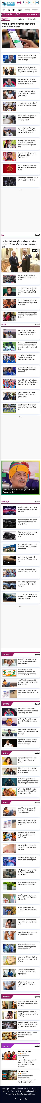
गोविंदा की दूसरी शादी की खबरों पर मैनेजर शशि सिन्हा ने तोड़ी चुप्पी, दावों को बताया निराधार (27, 770)
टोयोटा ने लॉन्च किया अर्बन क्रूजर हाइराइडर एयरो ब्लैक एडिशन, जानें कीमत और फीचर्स (27, 522)
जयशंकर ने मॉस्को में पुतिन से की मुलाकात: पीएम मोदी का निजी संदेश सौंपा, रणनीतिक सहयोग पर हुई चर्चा (27, 69)
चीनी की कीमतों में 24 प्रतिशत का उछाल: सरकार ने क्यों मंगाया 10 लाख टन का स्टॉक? (27, 118)
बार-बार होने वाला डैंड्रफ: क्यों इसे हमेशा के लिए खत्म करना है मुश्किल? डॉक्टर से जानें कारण (27, 661)
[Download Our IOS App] (20, 2)
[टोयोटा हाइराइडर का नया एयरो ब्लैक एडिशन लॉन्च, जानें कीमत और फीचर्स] (9, 535)
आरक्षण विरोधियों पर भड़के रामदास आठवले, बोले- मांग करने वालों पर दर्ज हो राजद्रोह (28, 731)
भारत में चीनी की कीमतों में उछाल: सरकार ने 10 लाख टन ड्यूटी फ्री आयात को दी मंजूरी (27, 58)
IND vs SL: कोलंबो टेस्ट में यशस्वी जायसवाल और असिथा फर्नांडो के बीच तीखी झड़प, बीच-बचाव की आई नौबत (27, 346)
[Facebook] (23, 2)
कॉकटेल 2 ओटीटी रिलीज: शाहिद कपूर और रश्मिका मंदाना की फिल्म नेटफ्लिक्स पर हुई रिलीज (27, 791)
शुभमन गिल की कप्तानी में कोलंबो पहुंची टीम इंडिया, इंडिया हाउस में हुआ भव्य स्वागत (26, 394)
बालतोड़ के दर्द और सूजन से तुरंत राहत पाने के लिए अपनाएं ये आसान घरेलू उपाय (27, 847)
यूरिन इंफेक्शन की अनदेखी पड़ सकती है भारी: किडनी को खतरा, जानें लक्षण (26, 984)
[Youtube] (26, 2)
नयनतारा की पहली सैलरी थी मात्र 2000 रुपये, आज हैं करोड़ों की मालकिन (27, 760)
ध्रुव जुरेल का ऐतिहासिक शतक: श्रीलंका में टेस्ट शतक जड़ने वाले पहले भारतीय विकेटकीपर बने (27, 130)
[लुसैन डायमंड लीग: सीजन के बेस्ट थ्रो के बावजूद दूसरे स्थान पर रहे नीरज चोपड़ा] (9, 371)
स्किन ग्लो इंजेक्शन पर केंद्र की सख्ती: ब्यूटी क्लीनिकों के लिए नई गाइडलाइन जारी (26, 972)
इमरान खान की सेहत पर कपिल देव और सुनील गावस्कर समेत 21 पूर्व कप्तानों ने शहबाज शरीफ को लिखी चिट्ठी (27, 291)
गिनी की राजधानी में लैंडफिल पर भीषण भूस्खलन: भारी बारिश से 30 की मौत (27, 278)
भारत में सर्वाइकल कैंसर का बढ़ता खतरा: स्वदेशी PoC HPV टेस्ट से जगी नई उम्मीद (27, 897)
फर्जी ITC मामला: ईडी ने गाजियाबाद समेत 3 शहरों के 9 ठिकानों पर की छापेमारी (27, 167)
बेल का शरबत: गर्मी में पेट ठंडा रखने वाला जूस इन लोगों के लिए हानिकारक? (27, 1035)
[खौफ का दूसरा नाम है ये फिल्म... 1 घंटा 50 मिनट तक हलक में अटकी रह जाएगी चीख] (9, 1015)
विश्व (13, 10)
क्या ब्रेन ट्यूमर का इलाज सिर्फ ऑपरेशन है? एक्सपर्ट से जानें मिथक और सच (27, 909)
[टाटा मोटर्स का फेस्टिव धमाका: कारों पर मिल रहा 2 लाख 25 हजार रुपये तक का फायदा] (9, 548)
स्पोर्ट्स (20, 10)
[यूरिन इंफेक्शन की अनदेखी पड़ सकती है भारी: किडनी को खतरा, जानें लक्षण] (9, 985)
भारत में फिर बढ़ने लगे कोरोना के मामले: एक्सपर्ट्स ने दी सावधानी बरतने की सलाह (26, 835)
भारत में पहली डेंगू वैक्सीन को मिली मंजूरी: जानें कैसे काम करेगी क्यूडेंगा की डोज (28, 692)
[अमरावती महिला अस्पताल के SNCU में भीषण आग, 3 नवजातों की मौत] (9, 181)
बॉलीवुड (5, 753)
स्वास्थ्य (5, 802)
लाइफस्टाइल (6, 654)
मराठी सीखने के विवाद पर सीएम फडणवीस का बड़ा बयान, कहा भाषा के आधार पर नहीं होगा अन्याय (27, 81)
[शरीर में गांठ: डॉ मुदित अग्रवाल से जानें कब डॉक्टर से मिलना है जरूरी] (9, 861)
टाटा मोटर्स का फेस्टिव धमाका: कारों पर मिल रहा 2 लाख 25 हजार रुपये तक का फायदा (27, 547)
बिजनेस (27, 10)
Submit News (29, 1094)
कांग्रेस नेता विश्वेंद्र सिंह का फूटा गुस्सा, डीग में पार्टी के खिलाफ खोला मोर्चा (27, 721)
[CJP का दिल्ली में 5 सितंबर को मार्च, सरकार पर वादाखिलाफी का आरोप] (9, 106)
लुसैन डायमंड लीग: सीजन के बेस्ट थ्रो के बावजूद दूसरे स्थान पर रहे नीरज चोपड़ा (27, 370)
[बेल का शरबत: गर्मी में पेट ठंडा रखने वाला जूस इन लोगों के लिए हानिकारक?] (9, 1035)
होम (4, 10)
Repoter (20, 1094)
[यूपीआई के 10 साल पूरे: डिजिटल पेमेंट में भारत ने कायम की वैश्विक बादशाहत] (20, 38)
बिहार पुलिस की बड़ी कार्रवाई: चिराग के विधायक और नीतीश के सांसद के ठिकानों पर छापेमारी (27, 155)
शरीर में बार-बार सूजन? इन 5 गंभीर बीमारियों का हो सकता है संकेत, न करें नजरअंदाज (27, 872)
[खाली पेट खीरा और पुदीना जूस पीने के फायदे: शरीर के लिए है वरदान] (9, 886)
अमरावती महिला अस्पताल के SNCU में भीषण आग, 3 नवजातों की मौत (28, 179)
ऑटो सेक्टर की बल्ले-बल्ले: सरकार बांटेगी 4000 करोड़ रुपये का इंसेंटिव (27, 570)
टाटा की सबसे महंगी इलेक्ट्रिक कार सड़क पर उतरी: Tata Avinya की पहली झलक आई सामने (27, 596)
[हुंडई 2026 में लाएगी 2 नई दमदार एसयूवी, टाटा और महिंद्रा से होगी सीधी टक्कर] (9, 585)
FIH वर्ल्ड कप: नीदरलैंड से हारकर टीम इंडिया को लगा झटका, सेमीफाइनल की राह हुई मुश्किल (27, 357)
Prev (4, 481)
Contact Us (15, 1091)
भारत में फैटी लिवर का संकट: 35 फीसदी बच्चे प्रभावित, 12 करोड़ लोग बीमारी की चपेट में (28, 682)
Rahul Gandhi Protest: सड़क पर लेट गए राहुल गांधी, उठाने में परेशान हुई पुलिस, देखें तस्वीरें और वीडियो (28, 1024)
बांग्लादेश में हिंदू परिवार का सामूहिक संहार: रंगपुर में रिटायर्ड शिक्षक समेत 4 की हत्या (27, 315)
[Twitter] (30, 2)
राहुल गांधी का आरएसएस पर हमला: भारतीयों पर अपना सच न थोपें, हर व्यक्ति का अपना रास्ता (27, 742)
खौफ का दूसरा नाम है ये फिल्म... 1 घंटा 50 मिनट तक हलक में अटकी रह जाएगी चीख (28, 1014)
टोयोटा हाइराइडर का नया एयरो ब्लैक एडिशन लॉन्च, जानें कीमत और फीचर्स (27, 534)
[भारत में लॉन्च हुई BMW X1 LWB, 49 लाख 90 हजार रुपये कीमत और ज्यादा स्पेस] (9, 510)
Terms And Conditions (29, 1091)
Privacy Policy (11, 1094)
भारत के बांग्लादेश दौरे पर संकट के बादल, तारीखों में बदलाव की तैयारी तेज (27, 407)
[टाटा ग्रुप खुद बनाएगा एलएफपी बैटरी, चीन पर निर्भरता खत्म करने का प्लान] (9, 560)
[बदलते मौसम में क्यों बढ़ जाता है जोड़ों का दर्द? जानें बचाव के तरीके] (9, 935)
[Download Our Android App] (18, 2)
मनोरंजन (34, 10)
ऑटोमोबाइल (5, 501)
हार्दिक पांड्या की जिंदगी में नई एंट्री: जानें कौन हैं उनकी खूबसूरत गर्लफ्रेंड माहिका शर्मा (28, 1003)
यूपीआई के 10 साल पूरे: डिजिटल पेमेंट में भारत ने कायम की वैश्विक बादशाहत (18, 25)
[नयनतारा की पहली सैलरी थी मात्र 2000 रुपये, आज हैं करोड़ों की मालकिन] (9, 761)
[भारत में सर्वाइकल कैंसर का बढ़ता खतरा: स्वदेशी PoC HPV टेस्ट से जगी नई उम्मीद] (9, 898)
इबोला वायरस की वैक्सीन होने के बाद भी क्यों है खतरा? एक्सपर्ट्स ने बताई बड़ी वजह (27, 959)
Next (37, 481)
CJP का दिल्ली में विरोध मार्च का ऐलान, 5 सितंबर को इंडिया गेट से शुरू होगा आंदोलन (26, 93)
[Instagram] (33, 2)
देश (9, 10)
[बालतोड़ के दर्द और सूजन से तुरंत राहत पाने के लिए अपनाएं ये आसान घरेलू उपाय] (9, 848)
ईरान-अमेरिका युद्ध (19, 19)
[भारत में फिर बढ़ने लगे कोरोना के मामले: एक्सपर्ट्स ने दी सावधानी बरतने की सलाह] (9, 836)
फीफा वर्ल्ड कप (32, 19)
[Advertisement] (20, 211)
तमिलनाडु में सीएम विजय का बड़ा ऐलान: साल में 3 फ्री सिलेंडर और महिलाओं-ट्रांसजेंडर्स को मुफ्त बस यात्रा (27, 143)
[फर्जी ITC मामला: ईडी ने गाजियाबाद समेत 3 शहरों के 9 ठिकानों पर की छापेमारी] (9, 168)
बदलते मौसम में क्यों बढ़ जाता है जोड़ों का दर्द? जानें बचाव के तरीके (27, 933)
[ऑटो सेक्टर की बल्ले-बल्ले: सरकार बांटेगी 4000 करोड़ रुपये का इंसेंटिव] (9, 573)
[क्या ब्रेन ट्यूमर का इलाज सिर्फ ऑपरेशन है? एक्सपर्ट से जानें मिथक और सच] (9, 910)
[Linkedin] (37, 2)
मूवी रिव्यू (5, 1046)
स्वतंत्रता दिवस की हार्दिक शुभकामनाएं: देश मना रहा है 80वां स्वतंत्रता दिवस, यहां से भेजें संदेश (27, 672)
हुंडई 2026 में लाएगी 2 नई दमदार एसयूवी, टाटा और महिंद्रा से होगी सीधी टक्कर (27, 584)
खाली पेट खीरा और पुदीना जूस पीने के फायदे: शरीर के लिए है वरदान (27, 884)
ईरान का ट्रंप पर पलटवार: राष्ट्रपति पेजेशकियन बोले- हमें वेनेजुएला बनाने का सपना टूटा (27, 302)
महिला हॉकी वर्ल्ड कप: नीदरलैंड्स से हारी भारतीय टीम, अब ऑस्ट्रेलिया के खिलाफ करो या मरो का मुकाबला (28, 382)
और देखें (37, 235)
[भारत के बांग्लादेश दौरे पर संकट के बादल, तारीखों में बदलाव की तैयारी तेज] (9, 408)
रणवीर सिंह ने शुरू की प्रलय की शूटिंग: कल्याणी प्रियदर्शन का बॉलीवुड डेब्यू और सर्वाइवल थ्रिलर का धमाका (28, 781)
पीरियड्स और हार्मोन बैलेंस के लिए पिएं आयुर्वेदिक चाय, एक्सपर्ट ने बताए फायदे (27, 922)
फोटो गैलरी (6, 997)
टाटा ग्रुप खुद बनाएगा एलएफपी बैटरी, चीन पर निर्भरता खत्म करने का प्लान (27, 559)
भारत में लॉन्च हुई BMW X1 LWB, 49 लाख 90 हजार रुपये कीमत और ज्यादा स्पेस (27, 509)
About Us (6, 1091)
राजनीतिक (6, 704)
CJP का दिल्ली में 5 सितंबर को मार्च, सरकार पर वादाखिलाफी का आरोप (27, 104)
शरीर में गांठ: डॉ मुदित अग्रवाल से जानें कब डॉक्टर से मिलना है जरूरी (27, 859)
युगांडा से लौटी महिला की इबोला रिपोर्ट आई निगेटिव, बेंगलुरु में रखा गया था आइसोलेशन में (27, 947)
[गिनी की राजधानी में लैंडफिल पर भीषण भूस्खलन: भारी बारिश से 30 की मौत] (9, 279)
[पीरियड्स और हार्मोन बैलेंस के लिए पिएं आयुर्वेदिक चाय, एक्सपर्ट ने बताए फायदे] (9, 923)
